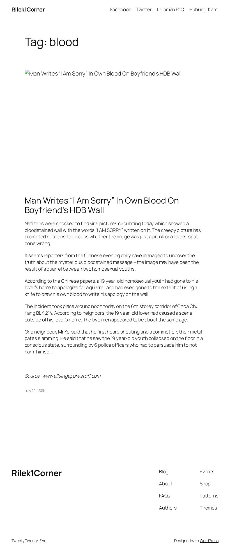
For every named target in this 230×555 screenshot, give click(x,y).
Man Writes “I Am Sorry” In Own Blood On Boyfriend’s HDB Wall (102, 205)
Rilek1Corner (28, 9)
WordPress (209, 540)
